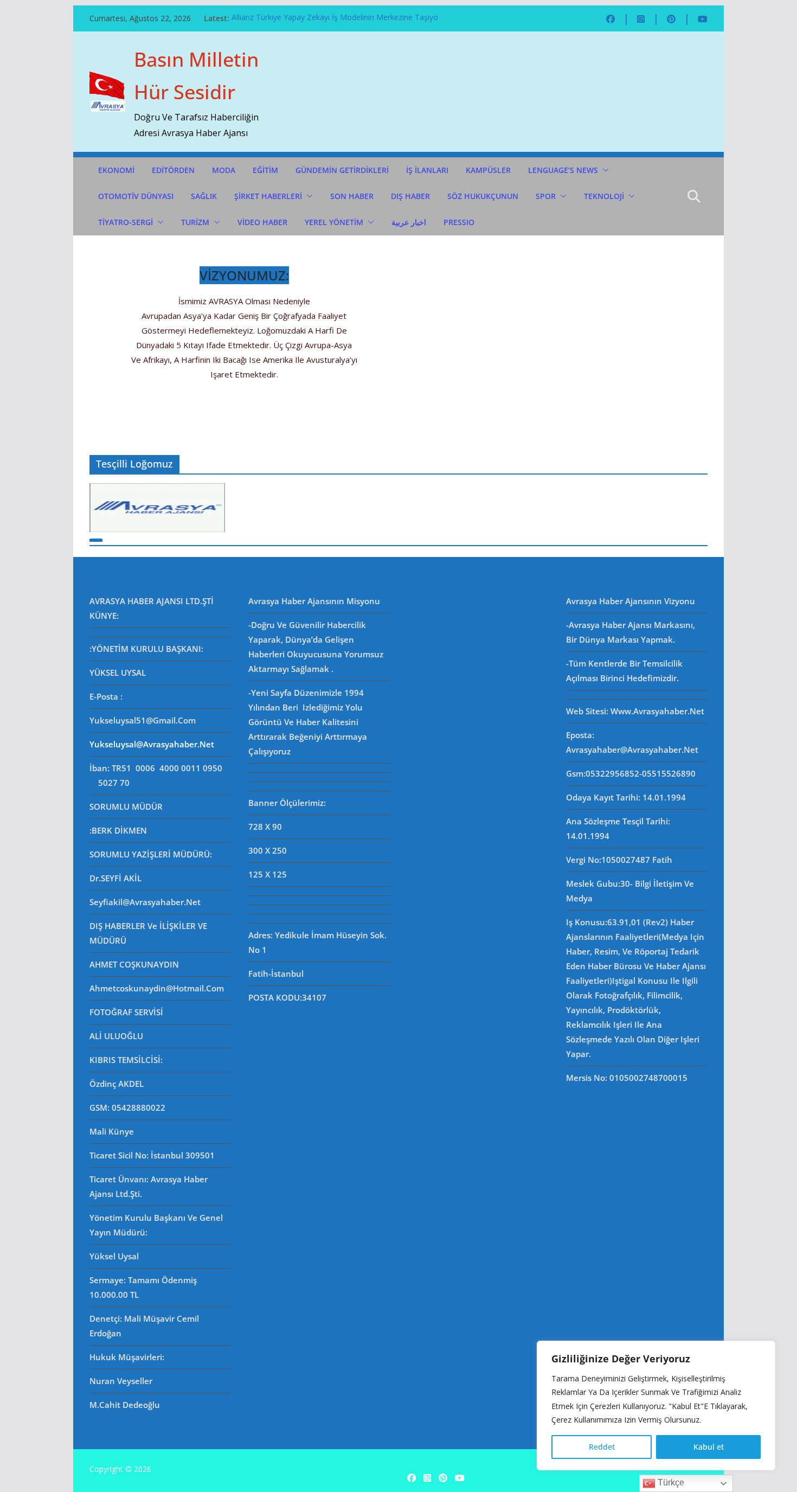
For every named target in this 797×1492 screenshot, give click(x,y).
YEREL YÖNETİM (334, 222)
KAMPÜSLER (488, 170)
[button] (603, 170)
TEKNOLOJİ (604, 196)
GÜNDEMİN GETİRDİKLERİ (342, 170)
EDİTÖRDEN (173, 170)
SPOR (546, 196)
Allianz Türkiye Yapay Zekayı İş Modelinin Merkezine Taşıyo (335, 18)
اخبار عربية (408, 222)
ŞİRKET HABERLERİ (268, 196)
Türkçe (669, 1482)
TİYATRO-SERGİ (125, 222)
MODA (223, 170)
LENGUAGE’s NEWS (563, 170)
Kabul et (708, 1447)
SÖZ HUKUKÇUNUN (482, 196)
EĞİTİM (265, 170)
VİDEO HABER (262, 222)
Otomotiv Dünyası (135, 196)
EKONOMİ (116, 170)
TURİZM (195, 222)
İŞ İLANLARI (427, 170)
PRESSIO (459, 222)
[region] (656, 1405)
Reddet (602, 1447)
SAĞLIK (204, 196)
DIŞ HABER (410, 196)
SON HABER (352, 196)
